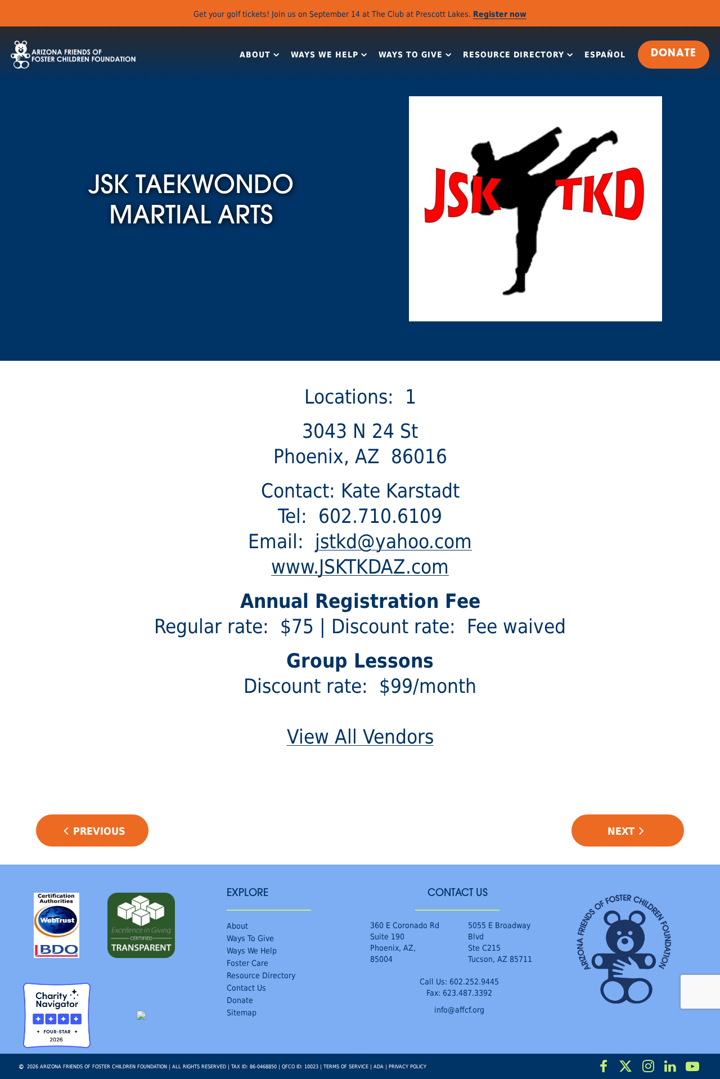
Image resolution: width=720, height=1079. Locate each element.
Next (621, 830)
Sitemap (241, 1012)
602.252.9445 (474, 981)
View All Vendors (360, 736)
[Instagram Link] (648, 1066)
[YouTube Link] (692, 1066)
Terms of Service (345, 1066)
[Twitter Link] (626, 1066)
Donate (240, 999)
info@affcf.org (459, 1009)
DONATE (673, 54)
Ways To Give (411, 55)
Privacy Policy (407, 1066)
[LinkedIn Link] (670, 1066)
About (255, 55)
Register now (499, 13)
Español (605, 55)
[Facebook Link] (603, 1066)
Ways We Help (324, 55)
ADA (379, 1066)
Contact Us (246, 987)
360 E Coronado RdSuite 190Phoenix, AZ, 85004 (404, 942)
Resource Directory (513, 55)
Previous (99, 830)
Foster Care (247, 962)
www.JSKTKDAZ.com (360, 566)
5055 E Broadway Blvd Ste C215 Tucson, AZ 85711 (500, 942)
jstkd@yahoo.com (393, 540)
